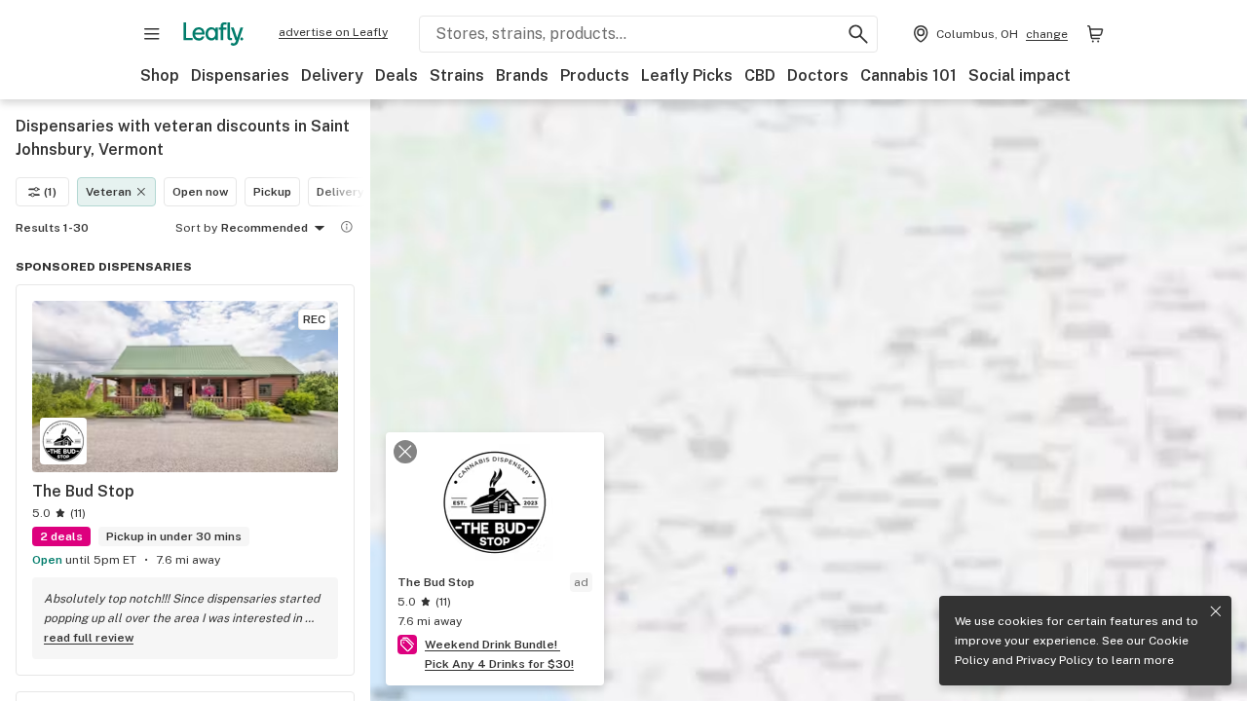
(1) (50, 192)
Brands (522, 75)
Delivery (332, 75)
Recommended (264, 228)
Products (594, 75)
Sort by (196, 228)
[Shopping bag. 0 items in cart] (1095, 34)
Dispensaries (240, 75)
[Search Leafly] (858, 34)
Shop (159, 75)
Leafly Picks (687, 75)
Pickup (272, 192)
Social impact (1019, 75)
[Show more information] (347, 227)
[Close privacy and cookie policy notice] (1216, 611)
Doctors (818, 75)
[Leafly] (213, 34)
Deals (396, 75)
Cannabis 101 (908, 75)
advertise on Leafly (333, 32)
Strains (457, 75)
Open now (200, 192)
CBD (759, 75)
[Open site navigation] (152, 34)
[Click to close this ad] (405, 451)
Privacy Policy (1054, 660)
